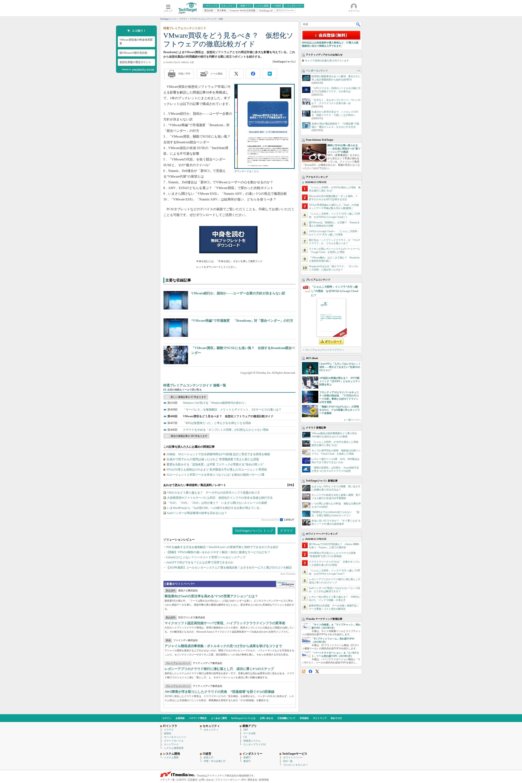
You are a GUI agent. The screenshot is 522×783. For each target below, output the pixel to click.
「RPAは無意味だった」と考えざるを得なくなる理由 (217, 423)
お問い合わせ (266, 718)
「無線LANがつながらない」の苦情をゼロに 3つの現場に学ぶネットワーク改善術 (339, 410)
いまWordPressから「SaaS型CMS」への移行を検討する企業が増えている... (214, 507)
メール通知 (216, 73)
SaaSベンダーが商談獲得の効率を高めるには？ (197, 513)
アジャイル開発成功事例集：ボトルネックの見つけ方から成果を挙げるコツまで (223, 646)
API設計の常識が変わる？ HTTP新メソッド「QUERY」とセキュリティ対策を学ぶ (339, 381)
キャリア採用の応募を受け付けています (327, 60)
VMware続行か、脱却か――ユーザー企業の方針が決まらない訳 (238, 293)
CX (245, 737)
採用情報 (264, 779)
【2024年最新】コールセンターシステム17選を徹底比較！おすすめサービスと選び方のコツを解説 (229, 567)
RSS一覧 (288, 761)
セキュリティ (211, 729)
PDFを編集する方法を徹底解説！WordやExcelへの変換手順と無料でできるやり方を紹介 (222, 547)
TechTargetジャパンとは (243, 718)
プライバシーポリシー (227, 779)
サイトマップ (319, 718)
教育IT (247, 761)
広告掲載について (286, 718)
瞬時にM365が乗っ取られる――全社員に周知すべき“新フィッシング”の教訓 (344, 148)
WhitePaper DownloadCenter (285, 584)
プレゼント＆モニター (295, 764)
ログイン (166, 718)
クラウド (286, 530)
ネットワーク (171, 744)
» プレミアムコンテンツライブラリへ (323, 349)
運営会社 (252, 779)
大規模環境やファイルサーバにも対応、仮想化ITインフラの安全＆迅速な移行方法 (220, 497)
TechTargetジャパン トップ (254, 530)
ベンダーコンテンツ (317, 70)
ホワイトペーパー (293, 757)
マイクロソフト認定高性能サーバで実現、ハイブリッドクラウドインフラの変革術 (225, 623)
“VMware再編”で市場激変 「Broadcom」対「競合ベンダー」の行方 (242, 320)
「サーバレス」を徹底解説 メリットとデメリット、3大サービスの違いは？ (232, 409)
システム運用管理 (174, 748)
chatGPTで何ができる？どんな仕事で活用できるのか (199, 562)
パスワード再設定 (198, 718)
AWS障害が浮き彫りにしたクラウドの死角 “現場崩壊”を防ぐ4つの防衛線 (219, 691)
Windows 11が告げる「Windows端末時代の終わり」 (215, 402)
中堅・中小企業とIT (215, 761)
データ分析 (249, 733)
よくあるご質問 (219, 718)
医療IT (247, 757)
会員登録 (180, 718)
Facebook (310, 671)
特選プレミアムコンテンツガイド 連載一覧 (194, 385)
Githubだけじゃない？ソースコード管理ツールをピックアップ (206, 557)
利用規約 (304, 718)
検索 (358, 24)
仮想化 (167, 733)
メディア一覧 (167, 779)
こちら (255, 171)
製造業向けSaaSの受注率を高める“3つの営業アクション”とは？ (211, 596)
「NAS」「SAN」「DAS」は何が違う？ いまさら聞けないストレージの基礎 (217, 502)
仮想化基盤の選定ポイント (135, 62)
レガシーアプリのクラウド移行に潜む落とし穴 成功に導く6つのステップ (219, 669)
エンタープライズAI (254, 744)
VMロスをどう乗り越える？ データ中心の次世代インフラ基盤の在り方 (213, 492)
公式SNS (181, 779)
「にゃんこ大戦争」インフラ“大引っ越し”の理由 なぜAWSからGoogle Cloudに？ (334, 291)
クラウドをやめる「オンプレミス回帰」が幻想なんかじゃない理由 (226, 429)
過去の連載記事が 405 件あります (189, 436)
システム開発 (171, 757)
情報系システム (252, 740)
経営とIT (208, 757)
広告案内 (192, 779)
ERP (245, 729)
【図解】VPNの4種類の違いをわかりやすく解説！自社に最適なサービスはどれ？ (218, 552)
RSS (303, 671)
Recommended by (270, 519)
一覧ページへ (353, 419)
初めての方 (336, 718)
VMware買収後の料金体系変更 (136, 41)
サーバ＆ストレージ (175, 737)
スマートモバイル (174, 740)
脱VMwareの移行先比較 (133, 52)
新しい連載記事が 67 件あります (188, 397)
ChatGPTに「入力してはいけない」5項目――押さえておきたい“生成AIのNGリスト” (339, 367)
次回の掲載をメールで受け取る (184, 389)
